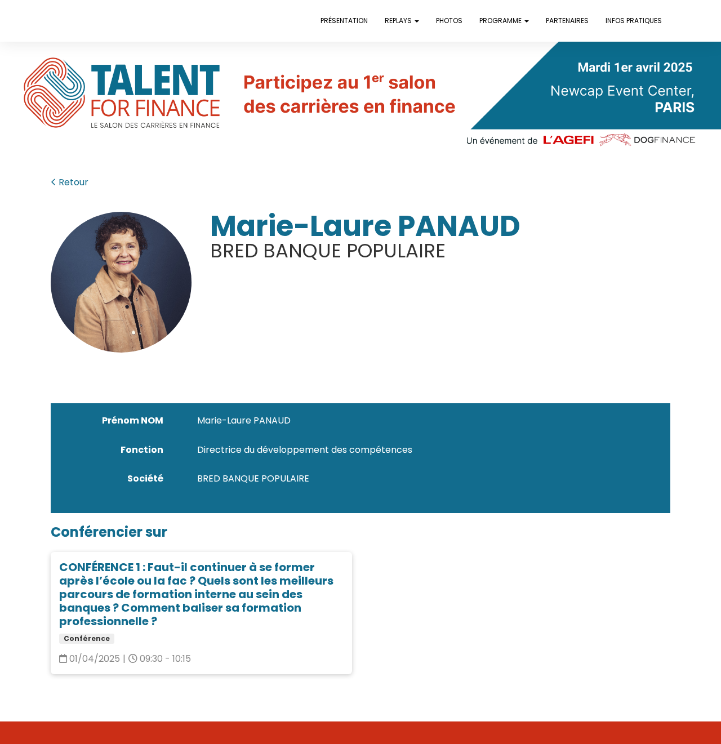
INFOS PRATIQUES (634, 20)
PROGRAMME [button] (501, 20)
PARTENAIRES (567, 20)
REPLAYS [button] (399, 20)
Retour (72, 182)
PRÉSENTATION (344, 20)
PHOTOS (449, 20)
